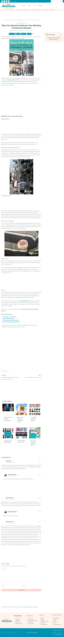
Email (24, 585)
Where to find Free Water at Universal (11, 321)
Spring (42, 618)
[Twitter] (4, 1)
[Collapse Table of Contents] (61, 34)
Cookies (55, 621)
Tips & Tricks (13, 19)
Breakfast (18, 622)
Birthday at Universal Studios (54, 37)
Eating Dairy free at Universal (9, 316)
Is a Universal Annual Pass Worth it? (11, 320)
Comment (4, 569)
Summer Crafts (45, 9)
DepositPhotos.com (58, 634)
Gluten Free (18, 9)
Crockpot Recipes (57, 624)
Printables (40, 5)
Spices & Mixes (19, 623)
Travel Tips (18, 19)
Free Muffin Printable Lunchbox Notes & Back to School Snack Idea (10, 377)
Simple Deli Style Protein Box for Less (33, 376)
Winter (42, 619)
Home (9, 19)
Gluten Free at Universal (8, 318)
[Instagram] (6, 1)
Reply (40, 461)
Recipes (23, 5)
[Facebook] (2, 1)
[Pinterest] (9, 1)
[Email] (36, 633)
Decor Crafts (31, 623)
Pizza (55, 622)
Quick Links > (12, 9)
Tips (34, 5)
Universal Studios (5, 371)
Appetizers (18, 620)
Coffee (55, 619)
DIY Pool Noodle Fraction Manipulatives (8, 419)
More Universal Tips (53, 39)
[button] (39, 41)
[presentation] (8, 409)
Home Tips (30, 618)
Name (3, 585)
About (12, 1)
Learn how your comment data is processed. (28, 606)
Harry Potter (56, 618)
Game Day (43, 622)
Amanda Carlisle (13, 30)
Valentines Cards (44, 621)
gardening (52, 9)
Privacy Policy (9, 632)
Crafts (29, 5)
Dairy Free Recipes (26, 9)
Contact (15, 1)
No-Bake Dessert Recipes (36, 9)
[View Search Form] (62, 5)
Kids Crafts (30, 622)
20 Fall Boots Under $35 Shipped (34, 419)
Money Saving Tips (32, 620)
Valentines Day (44, 624)
